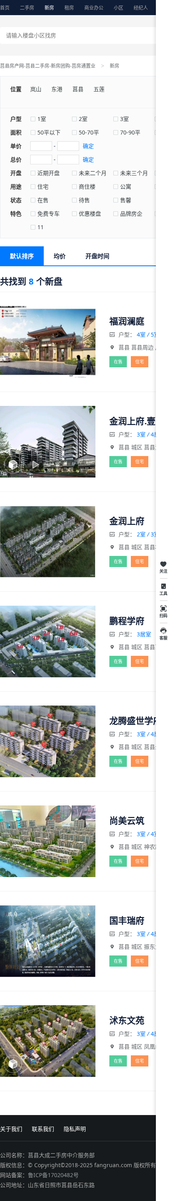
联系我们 (43, 1129)
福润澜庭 (126, 321)
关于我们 (11, 1129)
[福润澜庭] (47, 342)
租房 (69, 7)
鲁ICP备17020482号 (53, 1175)
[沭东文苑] (47, 1041)
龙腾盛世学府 (135, 720)
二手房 (27, 7)
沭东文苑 (126, 1020)
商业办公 (93, 7)
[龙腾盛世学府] (47, 741)
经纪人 (141, 7)
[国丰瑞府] (47, 941)
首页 (5, 7)
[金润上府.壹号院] (47, 442)
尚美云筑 (126, 820)
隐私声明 (75, 1129)
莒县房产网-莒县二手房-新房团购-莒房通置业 (47, 65)
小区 (118, 7)
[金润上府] (47, 541)
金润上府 (126, 520)
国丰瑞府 (126, 920)
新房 (49, 7)
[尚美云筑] (47, 841)
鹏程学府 (126, 620)
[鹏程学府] (47, 641)
